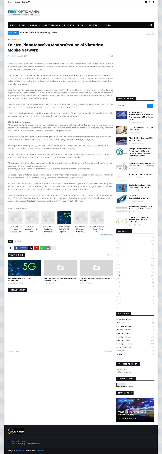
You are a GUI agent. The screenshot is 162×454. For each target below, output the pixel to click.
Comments (125, 372)
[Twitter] (30, 248)
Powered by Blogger (19, 441)
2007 (135, 303)
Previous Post (14, 351)
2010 (135, 293)
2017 (135, 268)
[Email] (47, 248)
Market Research (135, 347)
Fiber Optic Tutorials (135, 344)
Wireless (17, 39)
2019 (135, 261)
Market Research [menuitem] (51, 25)
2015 (135, 275)
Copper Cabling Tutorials (135, 326)
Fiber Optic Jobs (135, 337)
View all (110, 255)
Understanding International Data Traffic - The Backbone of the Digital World (141, 115)
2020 (135, 258)
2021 (135, 254)
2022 (135, 251)
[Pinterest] (36, 248)
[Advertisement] (108, 13)
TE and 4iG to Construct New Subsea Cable (141, 139)
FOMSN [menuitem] (108, 25)
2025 (135, 241)
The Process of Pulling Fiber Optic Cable (141, 128)
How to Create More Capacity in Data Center (139, 197)
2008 (135, 300)
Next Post (108, 351)
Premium (20, 451)
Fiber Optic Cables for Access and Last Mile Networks (138, 219)
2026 (135, 237)
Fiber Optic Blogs (135, 333)
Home (10, 2)
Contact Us (26, 2)
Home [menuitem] (12, 25)
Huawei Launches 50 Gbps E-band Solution (95, 279)
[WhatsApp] (42, 248)
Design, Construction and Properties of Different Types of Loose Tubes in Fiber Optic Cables (140, 152)
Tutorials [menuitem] (94, 25)
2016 (135, 272)
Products (135, 351)
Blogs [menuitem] (22, 25)
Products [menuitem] (69, 25)
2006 (135, 307)
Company (135, 323)
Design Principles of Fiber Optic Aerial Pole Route (140, 186)
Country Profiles (135, 330)
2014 (135, 279)
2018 (135, 265)
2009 (135, 296)
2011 (135, 289)
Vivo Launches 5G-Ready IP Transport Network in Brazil (60, 279)
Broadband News (135, 319)
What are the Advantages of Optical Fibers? (133, 413)
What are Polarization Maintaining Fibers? (38, 32)
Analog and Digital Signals (140, 174)
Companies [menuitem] (34, 25)
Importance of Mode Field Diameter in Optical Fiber (140, 207)
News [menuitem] (80, 25)
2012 (135, 286)
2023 (135, 247)
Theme (41, 451)
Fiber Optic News (135, 340)
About (17, 2)
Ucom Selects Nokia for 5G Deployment (19, 279)
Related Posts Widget (106, 234)
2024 (135, 244)
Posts (122, 369)
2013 (135, 282)
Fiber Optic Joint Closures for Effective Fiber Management (141, 164)
